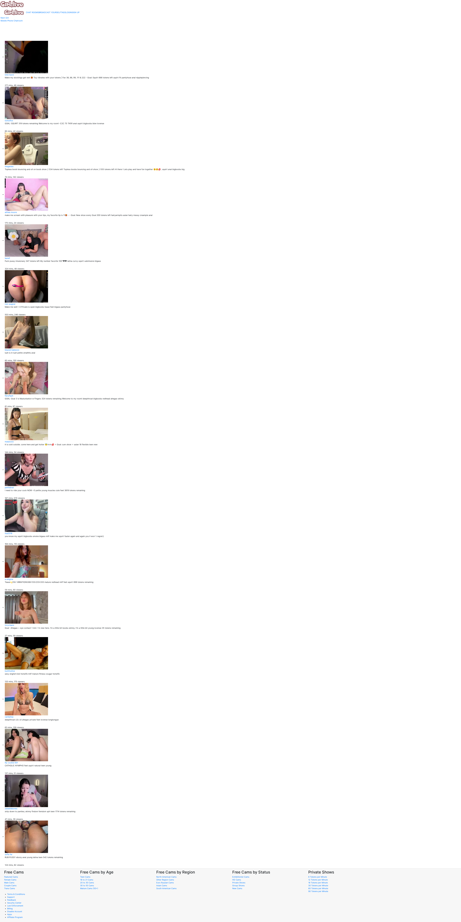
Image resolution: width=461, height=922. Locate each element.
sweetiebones (11, 808)
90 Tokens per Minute (318, 891)
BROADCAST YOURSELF (50, 12)
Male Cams (9, 882)
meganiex (9, 166)
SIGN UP (75, 12)
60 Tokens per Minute (318, 888)
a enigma (9, 579)
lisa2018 (8, 533)
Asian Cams (161, 885)
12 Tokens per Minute (318, 880)
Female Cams (10, 880)
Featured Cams (11, 877)
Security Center (14, 903)
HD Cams (236, 880)
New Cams (237, 888)
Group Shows (238, 885)
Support (11, 897)
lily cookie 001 (11, 762)
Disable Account (14, 911)
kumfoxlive (10, 671)
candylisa (9, 717)
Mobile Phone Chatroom (12, 20)
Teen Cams (85, 877)
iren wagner (10, 304)
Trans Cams (9, 888)
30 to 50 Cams (87, 885)
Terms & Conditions (16, 894)
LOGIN (69, 12)
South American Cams (166, 888)
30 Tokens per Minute (318, 885)
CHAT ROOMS (32, 12)
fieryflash (9, 396)
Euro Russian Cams (165, 882)
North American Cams (166, 877)
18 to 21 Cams (86, 880)
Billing (10, 908)
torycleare (9, 625)
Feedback (11, 900)
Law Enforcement (15, 905)
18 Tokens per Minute (318, 882)
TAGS (63, 12)
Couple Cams (10, 885)
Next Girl (5, 18)
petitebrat (9, 487)
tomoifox (9, 120)
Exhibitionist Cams (240, 877)
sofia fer (8, 854)
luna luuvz (9, 74)
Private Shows (238, 882)
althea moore (11, 212)
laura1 (7, 258)
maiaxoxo (9, 441)
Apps (9, 914)
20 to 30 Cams (87, 882)
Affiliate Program (15, 917)
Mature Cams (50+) (89, 888)
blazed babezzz (12, 350)
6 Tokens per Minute (317, 877)
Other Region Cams (165, 880)
